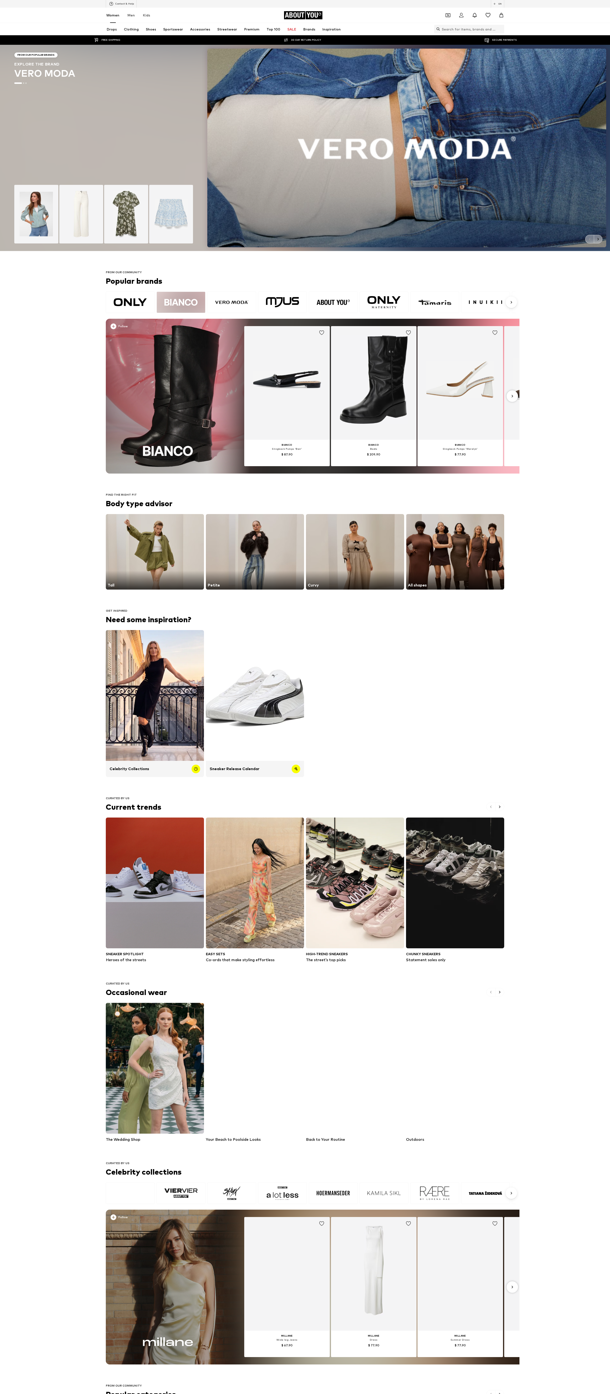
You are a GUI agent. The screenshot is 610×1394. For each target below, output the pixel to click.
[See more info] (169, 327)
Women (112, 15)
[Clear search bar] (500, 29)
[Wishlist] (488, 15)
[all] (311, 302)
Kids (146, 15)
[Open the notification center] (475, 15)
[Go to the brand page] (305, 148)
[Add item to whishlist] (322, 333)
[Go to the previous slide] (589, 239)
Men (131, 15)
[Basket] (501, 15)
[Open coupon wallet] (448, 15)
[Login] (461, 15)
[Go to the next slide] (598, 239)
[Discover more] (168, 396)
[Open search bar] (437, 29)
